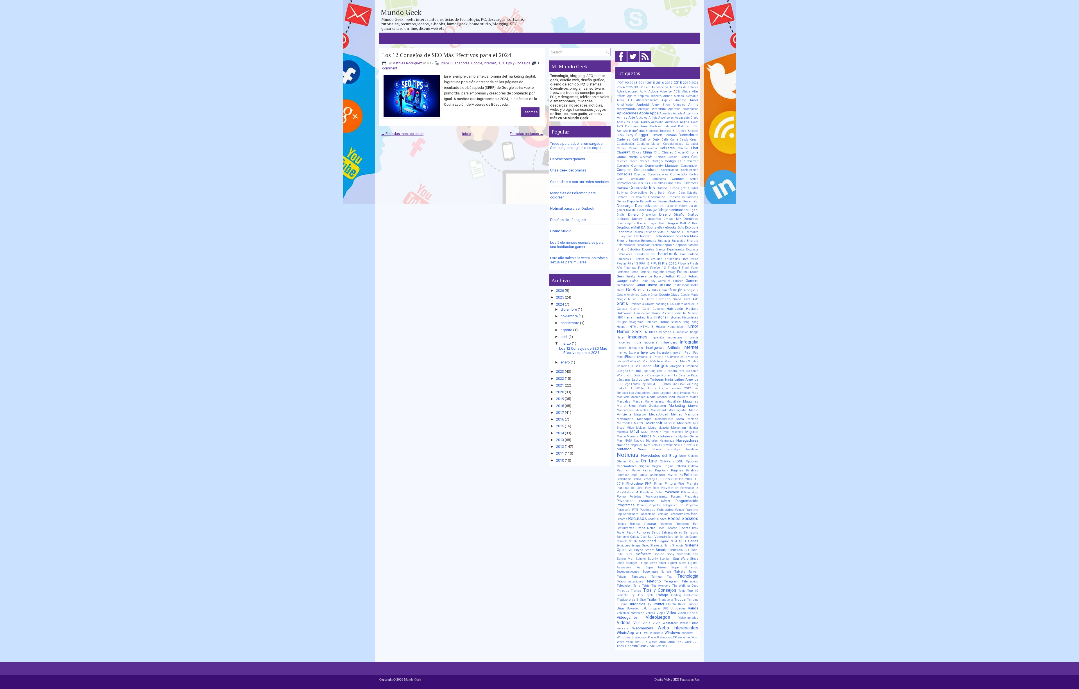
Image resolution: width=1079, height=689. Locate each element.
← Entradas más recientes (402, 134)
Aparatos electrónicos (683, 109)
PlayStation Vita (651, 492)
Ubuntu (671, 604)
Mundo (621, 436)
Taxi (669, 577)
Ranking (692, 510)
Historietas (690, 317)
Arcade (677, 113)
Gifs (655, 290)
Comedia (692, 161)
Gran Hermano (659, 299)
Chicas (636, 152)
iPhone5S (623, 361)
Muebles (677, 432)
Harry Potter (661, 313)
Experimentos (676, 249)
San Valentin (657, 537)
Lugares (665, 393)
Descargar (625, 206)
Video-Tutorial (687, 613)
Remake (635, 524)
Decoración (656, 197)
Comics (637, 166)
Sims (668, 545)
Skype (638, 550)
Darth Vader (667, 193)
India (637, 342)
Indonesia (650, 342)
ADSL (677, 91)
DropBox (623, 227)
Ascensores (666, 117)
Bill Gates (679, 131)
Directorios (649, 214)
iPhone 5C (677, 357)
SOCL (629, 554)
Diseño (665, 214)
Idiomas (665, 332)
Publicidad (648, 510)
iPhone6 (635, 361)
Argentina (690, 113)
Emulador (664, 241)
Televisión (624, 586)
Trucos (680, 599)
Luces (655, 393)
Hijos (649, 317)
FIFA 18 (656, 263)
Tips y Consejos (518, 63)
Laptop (637, 379)
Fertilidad (656, 259)
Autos (684, 122)
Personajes (650, 479)
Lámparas (624, 379)
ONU (679, 461)
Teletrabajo (690, 581)
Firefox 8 (674, 268)
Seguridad (647, 541)
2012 (560, 446)
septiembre (570, 323)
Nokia (656, 449)
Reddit (652, 519)
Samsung (691, 532)
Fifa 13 (633, 263)
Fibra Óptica (689, 259)
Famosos (623, 259)
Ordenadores (626, 466)
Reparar (650, 524)
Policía (685, 492)
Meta (680, 419)
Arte (631, 117)
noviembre (569, 316)
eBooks (670, 227)
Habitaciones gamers (567, 159)
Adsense (666, 91)
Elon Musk (690, 236)
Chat (694, 148)
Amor (694, 100)
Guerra (635, 309)
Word (695, 637)
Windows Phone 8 (647, 637)
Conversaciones (658, 174)
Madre (651, 397)
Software (643, 554)
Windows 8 (625, 637)
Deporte (633, 201)
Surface (666, 571)
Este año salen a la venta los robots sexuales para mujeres (578, 260)
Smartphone (666, 550)
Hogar (622, 322)
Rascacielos (647, 514)
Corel (620, 179)
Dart (653, 193)
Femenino (642, 259)
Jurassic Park (674, 371)
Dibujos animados (673, 210)
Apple (644, 113)
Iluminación (680, 332)
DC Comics (638, 197)
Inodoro (621, 348)
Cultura (622, 188)
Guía (646, 309)
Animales (679, 105)
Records (622, 519)
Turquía (622, 604)
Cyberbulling (638, 193)
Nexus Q (692, 445)
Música (646, 436)
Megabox (640, 414)
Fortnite (645, 272)
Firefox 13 (658, 268)
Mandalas (623, 401)
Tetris (646, 586)
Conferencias (689, 170)
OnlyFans (667, 461)
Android (642, 105)
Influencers (669, 342)
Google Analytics (628, 295)
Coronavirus (637, 179)
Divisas (668, 219)
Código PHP (674, 161)
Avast (694, 122)
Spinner (641, 559)
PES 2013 (685, 479)
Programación (686, 501)
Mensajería (625, 419)
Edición (638, 232)
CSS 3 (648, 183)
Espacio (668, 245)
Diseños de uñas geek (568, 220)
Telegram (671, 581)
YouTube (639, 646)
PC (681, 475)
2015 (560, 426)
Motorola (622, 432)
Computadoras (646, 170)
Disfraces (623, 219)
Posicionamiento (656, 496)
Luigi (675, 393)
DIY (678, 219)
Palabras (692, 470)
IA (645, 332)
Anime (693, 105)
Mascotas (641, 410)
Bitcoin (693, 131)
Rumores (643, 532)
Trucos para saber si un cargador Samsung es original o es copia (577, 145)
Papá (634, 475)
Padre (636, 470)
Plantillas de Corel (630, 488)
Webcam (622, 628)
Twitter (658, 604)
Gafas (634, 281)
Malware (682, 397)
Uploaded (633, 608)
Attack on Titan (628, 122)
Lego (627, 384)
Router (621, 532)
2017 (560, 412)
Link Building (688, 384)
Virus (646, 623)
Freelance (645, 276)
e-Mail (635, 227)
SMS (680, 550)
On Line (649, 461)
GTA (670, 304)
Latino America (686, 379)
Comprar (624, 170)
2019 (560, 399)
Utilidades (678, 608)
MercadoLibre (664, 419)
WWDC (638, 642)
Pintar (658, 483)
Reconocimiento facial (684, 514)
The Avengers (660, 586)
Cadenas (623, 139)
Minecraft (684, 423)
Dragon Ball (656, 223)
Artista (653, 117)
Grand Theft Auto (685, 299)
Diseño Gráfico (686, 214)
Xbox (663, 642)
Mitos (630, 428)
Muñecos (633, 436)
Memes (676, 414)
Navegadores (687, 440)
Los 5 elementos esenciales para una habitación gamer (577, 244)
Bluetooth (656, 135)
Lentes (635, 384)
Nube (682, 456)
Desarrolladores (669, 201)
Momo (652, 428)
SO (686, 550)
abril (564, 337)
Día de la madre (676, 206)
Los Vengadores (640, 393)
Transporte (665, 600)
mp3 (667, 432)
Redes (662, 519)
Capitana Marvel (649, 144)
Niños (642, 449)
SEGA (633, 541)
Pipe (681, 483)
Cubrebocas (690, 183)
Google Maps (689, 295)
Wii (646, 633)
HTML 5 (647, 327)
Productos (646, 501)
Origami (644, 466)
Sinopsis (678, 545)
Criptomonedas (627, 183)
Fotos (682, 272)
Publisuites (665, 510)
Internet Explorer (628, 352)
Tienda (636, 591)
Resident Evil (687, 524)
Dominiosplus (626, 223)
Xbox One (624, 646)
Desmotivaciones (649, 206)
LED (620, 384)
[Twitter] (633, 62)
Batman (684, 126)
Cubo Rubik (674, 183)
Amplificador (625, 105)
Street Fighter (668, 563)
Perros (637, 479)
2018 (560, 406)
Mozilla (655, 432)
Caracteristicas (673, 144)
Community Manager (662, 166)
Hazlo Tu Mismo (685, 313)
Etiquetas (648, 249)
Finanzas (630, 268)
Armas (622, 117)
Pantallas (623, 475)
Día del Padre (636, 210)
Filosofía (683, 263)
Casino (633, 148)
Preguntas (691, 496)
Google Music (626, 299)
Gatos (621, 290)
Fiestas (622, 263)
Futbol (670, 276)
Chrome (692, 152)
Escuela (656, 245)
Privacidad (625, 501)
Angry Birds (661, 105)
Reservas (666, 524)
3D (636, 87)
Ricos (661, 528)
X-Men (653, 642)
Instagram (636, 348)
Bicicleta (665, 131)
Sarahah (673, 537)
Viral (636, 623)
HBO (620, 317)
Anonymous (626, 109)
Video (671, 613)
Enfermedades (626, 245)
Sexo (645, 545)
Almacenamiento (647, 100)
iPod (645, 361)
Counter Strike (685, 179)
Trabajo (662, 595)
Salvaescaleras (672, 532)
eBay (661, 227)
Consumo (640, 174)
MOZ (644, 432)
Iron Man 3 (681, 361)
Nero (647, 445)
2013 (560, 440)
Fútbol (681, 276)
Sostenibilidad (687, 554)
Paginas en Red (690, 679)
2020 (560, 392)
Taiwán (622, 577)
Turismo (692, 600)
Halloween (625, 313)
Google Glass (669, 295)
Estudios (634, 249)
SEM (674, 541)
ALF (630, 100)
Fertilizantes (671, 259)
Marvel (693, 406)
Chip (657, 152)
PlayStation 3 (689, 488)
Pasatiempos (657, 475)
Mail (671, 397)
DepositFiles (648, 201)
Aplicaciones (627, 113)
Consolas (624, 174)
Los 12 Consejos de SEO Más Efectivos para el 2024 (446, 55)
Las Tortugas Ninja (658, 379)
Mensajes (644, 419)
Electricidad (643, 236)
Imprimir (692, 337)
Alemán (679, 96)
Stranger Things (637, 563)
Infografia (689, 342)
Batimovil (669, 126)
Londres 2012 (681, 388)
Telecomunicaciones (630, 581)
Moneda (663, 428)
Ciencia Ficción (678, 157)
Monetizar (678, 428)
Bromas (671, 135)
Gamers (692, 281)
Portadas (635, 496)
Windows (672, 633)
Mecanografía (677, 410)
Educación (673, 232)
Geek (631, 289)
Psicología (623, 510)
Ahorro (656, 96)
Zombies (661, 646)
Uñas (621, 608)
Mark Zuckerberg (652, 406)
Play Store (652, 488)
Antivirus (659, 109)
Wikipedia (656, 633)
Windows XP (668, 637)
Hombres (651, 322)
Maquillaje (674, 401)
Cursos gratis (678, 188)
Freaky (630, 276)
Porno (621, 496)
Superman (650, 571)
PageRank (661, 470)
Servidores (623, 545)
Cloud (633, 161)
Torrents (622, 595)
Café (635, 139)
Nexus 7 (679, 445)
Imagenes (637, 337)
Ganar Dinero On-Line (653, 285)
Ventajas (637, 613)
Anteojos (643, 109)
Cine (694, 157)
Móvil (634, 432)
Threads (623, 591)
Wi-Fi (639, 633)
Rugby (631, 532)
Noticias (627, 454)
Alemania (692, 96)
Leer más (530, 112)
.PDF (620, 83)
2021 (560, 385)
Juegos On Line (629, 371)
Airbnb (667, 96)
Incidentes (623, 342)
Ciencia (660, 157)
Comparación (689, 166)
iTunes (635, 366)
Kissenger (653, 375)
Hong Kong (690, 322)
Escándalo (643, 245)
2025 (560, 297)
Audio (645, 122)
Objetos (693, 456)
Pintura (670, 483)
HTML (634, 327)
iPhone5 (692, 357)
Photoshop (634, 483)
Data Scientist (688, 193)
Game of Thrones (670, 281)
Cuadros (659, 183)
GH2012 (644, 290)
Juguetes (656, 371)
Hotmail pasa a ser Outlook (572, 208)
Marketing (677, 405)
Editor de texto (653, 232)
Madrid (662, 397)
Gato (694, 285)
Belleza (622, 131)
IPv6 (653, 361)
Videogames (627, 617)
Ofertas (622, 461)
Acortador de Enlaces (684, 87)
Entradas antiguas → (526, 134)
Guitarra (658, 309)
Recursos (637, 518)
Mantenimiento (654, 401)
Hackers (692, 309)
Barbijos (655, 126)
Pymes (679, 510)
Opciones (692, 461)
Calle (664, 139)
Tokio (681, 591)
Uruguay (655, 608)
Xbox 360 (675, 642)
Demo (621, 201)
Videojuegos (658, 617)
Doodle (641, 223)
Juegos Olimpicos (684, 366)
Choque (679, 152)
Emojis (622, 241)
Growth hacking (655, 304)
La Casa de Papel (686, 375)
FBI (632, 259)
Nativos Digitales (646, 440)
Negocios (637, 445)
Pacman (623, 470)
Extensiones (625, 254)
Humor (691, 326)
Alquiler (666, 100)
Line (674, 384)
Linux (652, 388)
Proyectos (692, 505)
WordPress (625, 642)
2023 (560, 371)
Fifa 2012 (669, 263)
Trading (675, 595)
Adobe (653, 91)
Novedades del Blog (659, 455)
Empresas (648, 241)
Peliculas (691, 475)
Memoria (691, 414)
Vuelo (656, 623)
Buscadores (460, 63)
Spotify (653, 559)
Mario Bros (626, 406)
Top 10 (692, 591)
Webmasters (642, 628)
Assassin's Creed (687, 117)
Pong (695, 492)
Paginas (677, 470)
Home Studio (561, 231)
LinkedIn (622, 388)
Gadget (622, 281)
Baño (644, 126)
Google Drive (649, 295)
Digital (693, 210)
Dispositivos (653, 219)
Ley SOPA (648, 384)
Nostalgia (673, 449)
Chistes (667, 152)
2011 (560, 453)
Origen (656, 466)
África (686, 91)
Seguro (663, 541)
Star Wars (680, 559)
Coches (644, 161)
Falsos (693, 254)
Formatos (623, 272)
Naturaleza (666, 440)
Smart (649, 550)
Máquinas (690, 401)
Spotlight (665, 559)
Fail (683, 254)
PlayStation (669, 488)
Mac (695, 393)
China (647, 152)
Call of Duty (649, 139)
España (681, 245)
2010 (560, 460)
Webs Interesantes (678, 628)
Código (657, 161)
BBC (695, 126)
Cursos (662, 188)
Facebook (667, 253)
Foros (634, 272)
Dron (695, 223)
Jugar (646, 371)
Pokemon (671, 492)
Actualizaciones (627, 91)
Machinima (638, 397)
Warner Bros (689, 623)
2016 (560, 419)
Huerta (660, 327)
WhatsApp (625, 633)
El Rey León (625, 236)
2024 (445, 63)
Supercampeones (628, 571)
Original (668, 466)
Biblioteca (652, 131)
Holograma (636, 322)
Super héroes (656, 567)
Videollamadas (688, 618)
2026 (560, 290)
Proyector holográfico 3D (666, 505)
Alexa (620, 100)
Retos (640, 528)
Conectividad (669, 170)
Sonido (659, 554)
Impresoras (675, 337)
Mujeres (691, 432)
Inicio (466, 134)
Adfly (643, 91)
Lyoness (685, 393)
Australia (657, 122)
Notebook (692, 449)
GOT (641, 299)
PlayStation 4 (627, 492)
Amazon (680, 100)
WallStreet (670, 623)
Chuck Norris (627, 157)
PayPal (672, 475)
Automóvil (671, 122)
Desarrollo (690, 201)
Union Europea (688, 604)
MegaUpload (658, 414)
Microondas (624, 423)
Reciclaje (662, 514)
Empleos (634, 241)
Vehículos (623, 613)
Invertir (677, 352)
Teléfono (654, 581)
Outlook (693, 466)
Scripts (684, 537)
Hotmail (622, 327)
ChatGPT (623, 152)
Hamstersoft (642, 313)
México (693, 419)
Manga (637, 401)
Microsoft (654, 423)
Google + (691, 290)
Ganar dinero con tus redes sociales (579, 182)
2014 (560, 433)
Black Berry (625, 135)
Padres (647, 470)
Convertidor (679, 174)
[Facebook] (621, 62)
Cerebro (683, 148)
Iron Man (664, 361)
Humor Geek (629, 331)
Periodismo (624, 479)
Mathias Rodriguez (407, 63)
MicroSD (639, 423)
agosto (566, 330)
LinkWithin (638, 388)
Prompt (641, 505)
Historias (674, 317)
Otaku (681, 466)
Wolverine (684, 637)
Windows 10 (689, 633)
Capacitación (625, 144)
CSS (640, 183)
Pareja (643, 475)
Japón (646, 366)
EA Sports (648, 227)
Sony (670, 554)
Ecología (691, 227)
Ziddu (651, 646)
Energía (692, 241)
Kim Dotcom (636, 375)
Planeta (692, 483)
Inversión (664, 352)
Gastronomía (681, 285)
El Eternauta (690, 232)
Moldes (641, 428)
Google (476, 63)
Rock (695, 528)
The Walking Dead (685, 586)
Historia (660, 317)
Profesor (664, 501)
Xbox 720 (691, 642)
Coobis (693, 174)
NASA (628, 440)
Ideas (653, 332)
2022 (560, 378)
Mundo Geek (401, 12)
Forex (694, 268)
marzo (566, 343)
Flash (686, 268)
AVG (620, 126)
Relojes (621, 524)
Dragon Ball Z (678, 223)
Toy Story (636, 595)
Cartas (621, 148)
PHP (648, 483)
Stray (653, 563)
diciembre (569, 309)
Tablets (679, 571)
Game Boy (647, 281)
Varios (693, 608)
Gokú (663, 290)
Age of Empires (638, 96)
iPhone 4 (644, 357)
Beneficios (637, 131)
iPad (687, 352)
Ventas (650, 613)
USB (665, 608)
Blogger (641, 135)
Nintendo (624, 449)
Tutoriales (637, 604)
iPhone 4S (661, 357)
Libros (666, 384)
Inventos (648, 352)
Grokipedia (636, 304)
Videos (624, 622)
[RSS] (645, 62)
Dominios (691, 219)
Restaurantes (625, 528)
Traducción (690, 595)
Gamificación (625, 285)
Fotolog (670, 272)
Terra (636, 586)
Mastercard (658, 410)
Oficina (634, 461)
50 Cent (645, 87)
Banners (631, 126)
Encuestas (678, 241)
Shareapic (656, 545)
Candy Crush (689, 139)
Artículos (641, 117)
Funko (658, 276)
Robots (684, 528)
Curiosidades (642, 187)
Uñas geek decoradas (568, 170)
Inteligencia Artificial (663, 347)
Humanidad (675, 327)
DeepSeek (674, 197)
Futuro (693, 276)
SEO (501, 63)
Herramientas (634, 317)
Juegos (660, 365)
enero (565, 362)
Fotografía (658, 272)
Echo (681, 227)
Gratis (622, 303)
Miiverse (669, 423)
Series (693, 541)
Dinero (633, 214)
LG (659, 384)
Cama (674, 139)
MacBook (623, 397)
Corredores (659, 179)
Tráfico (641, 600)
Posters (676, 496)
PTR (635, 510)
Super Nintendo (684, 567)
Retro (651, 528)
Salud (656, 532)
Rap (619, 514)
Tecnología (687, 576)
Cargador (692, 144)
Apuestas (665, 113)
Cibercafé (646, 157)
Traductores (626, 600)
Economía (624, 232)
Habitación (675, 309)
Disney (637, 219)
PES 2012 (671, 479)
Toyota (649, 595)
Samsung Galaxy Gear (632, 537)
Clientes (622, 161)
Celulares (667, 148)
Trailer (652, 599)
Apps (654, 113)
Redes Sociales (683, 518)
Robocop (672, 528)
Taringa (656, 577)
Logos (663, 388)
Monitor (693, 428)
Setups (636, 545)
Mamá (694, 397)
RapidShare (630, 514)
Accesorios (659, 87)
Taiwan (693, 571)
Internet (490, 63)
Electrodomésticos (667, 236)
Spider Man (625, 559)
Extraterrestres (645, 254)
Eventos (661, 249)
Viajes (661, 613)
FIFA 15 (644, 263)
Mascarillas (625, 410)
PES (661, 479)
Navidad (623, 445)
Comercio (623, 166)
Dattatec (622, 197)
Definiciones (690, 197)
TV (649, 604)
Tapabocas (639, 577)
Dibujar (652, 210)
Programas (625, 505)
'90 (627, 83)
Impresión (657, 337)
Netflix (668, 445)
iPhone (629, 356)
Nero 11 (656, 445)
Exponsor (692, 249)
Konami (667, 375)
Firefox (643, 268)
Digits (621, 214)
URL (644, 608)
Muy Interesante (665, 436)
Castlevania (649, 148)
